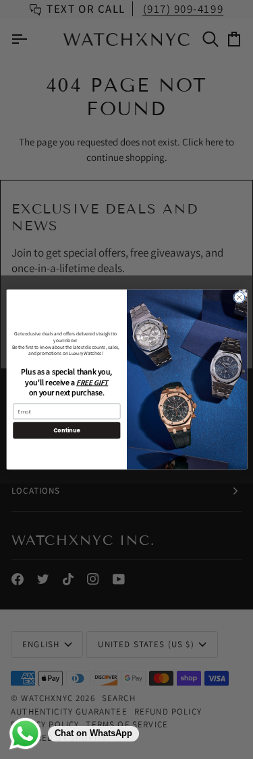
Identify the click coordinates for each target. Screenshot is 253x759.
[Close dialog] (238, 297)
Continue (66, 430)
